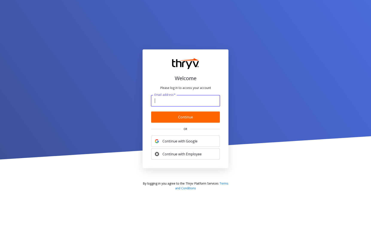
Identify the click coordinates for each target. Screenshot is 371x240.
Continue (185, 117)
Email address (164, 94)
